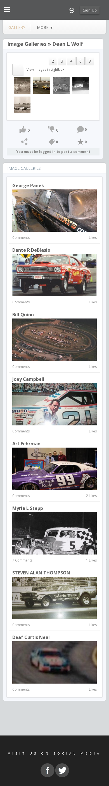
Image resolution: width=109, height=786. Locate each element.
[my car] (41, 85)
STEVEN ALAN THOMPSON (41, 573)
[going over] (22, 85)
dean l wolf (67, 43)
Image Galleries (26, 43)
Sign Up (90, 10)
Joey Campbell (28, 379)
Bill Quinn (23, 314)
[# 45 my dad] (61, 85)
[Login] (71, 10)
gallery (16, 27)
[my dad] (80, 85)
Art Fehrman (26, 444)
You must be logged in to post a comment (53, 151)
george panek (28, 185)
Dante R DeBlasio (31, 250)
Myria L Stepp (27, 508)
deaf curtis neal (31, 637)
